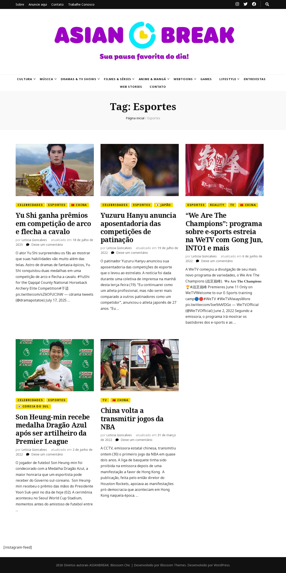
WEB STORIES (131, 87)
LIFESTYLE (227, 79)
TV (232, 205)
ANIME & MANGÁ (152, 79)
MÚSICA (46, 79)
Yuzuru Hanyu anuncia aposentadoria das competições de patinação (138, 227)
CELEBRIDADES (30, 205)
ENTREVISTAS (255, 79)
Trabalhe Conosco (81, 4)
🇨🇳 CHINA (79, 205)
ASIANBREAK (99, 565)
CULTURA (24, 79)
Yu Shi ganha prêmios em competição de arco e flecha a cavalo (53, 223)
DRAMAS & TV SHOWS (78, 79)
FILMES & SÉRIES (117, 79)
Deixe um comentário (47, 244)
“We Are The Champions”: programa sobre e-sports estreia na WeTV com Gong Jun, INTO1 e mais (224, 231)
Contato (57, 4)
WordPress (222, 565)
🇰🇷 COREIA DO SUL (33, 406)
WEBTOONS (183, 79)
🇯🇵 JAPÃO (163, 205)
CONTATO (158, 87)
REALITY (217, 205)
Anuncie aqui (38, 4)
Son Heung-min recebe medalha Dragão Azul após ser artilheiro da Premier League (53, 429)
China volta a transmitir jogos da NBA (132, 418)
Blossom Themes (173, 565)
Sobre (20, 4)
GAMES (206, 79)
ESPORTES (56, 205)
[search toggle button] (267, 4)
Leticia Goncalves (34, 240)
